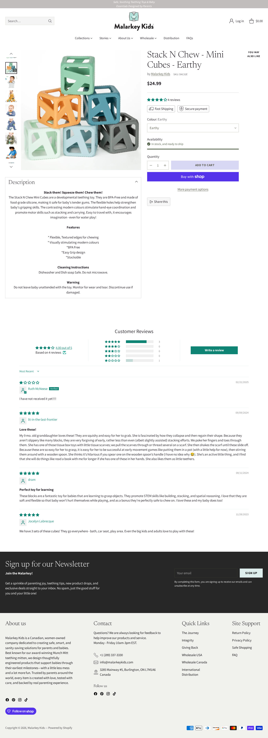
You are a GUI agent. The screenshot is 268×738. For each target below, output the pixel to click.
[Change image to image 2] (11, 68)
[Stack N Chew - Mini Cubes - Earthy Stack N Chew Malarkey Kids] (81, 110)
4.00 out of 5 (64, 348)
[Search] (50, 21)
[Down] (11, 166)
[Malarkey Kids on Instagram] (19, 700)
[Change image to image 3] (11, 82)
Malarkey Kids (160, 74)
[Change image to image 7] (11, 138)
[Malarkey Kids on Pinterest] (13, 700)
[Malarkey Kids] (134, 21)
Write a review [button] (214, 350)
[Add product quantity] (165, 165)
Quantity (153, 156)
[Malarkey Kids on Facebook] (7, 700)
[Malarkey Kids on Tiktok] (26, 700)
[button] (157, 100)
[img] (29, 382)
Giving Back (190, 647)
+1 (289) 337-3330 (111, 655)
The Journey (190, 633)
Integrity (188, 640)
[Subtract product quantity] (150, 165)
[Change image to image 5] (11, 110)
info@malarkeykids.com (116, 662)
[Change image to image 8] (11, 152)
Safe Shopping (242, 647)
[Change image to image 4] (11, 96)
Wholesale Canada (194, 662)
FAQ (234, 655)
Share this (161, 201)
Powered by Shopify (60, 728)
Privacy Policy (242, 640)
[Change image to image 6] (11, 124)
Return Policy (241, 633)
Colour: (157, 119)
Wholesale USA (192, 655)
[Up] (11, 53)
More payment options (193, 189)
